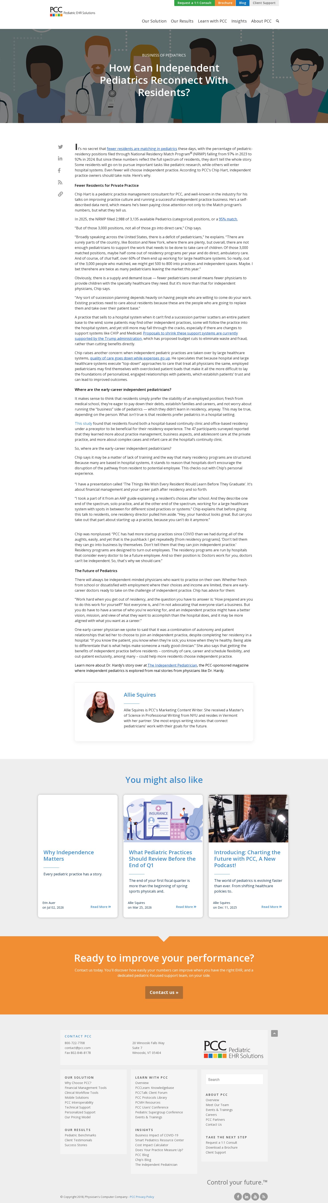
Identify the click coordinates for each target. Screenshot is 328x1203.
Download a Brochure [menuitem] (222, 1147)
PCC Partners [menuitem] (215, 1119)
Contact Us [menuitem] (214, 1124)
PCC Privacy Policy (142, 1197)
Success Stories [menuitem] (76, 1145)
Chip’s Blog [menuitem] (143, 1160)
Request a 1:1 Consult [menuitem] (221, 1142)
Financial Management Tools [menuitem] (86, 1088)
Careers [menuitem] (211, 1115)
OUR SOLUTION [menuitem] (79, 1077)
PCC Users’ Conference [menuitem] (151, 1107)
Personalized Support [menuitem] (80, 1112)
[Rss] (264, 1197)
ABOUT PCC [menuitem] (217, 1094)
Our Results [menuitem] (182, 21)
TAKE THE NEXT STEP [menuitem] (226, 1137)
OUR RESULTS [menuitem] (78, 1129)
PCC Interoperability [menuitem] (79, 1102)
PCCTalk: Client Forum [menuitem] (151, 1092)
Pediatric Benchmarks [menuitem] (80, 1135)
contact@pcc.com (78, 1048)
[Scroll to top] (274, 1033)
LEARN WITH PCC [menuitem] (151, 1077)
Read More (99, 907)
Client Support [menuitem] (216, 1152)
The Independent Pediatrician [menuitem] (156, 1164)
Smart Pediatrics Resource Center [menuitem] (159, 1140)
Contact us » (164, 992)
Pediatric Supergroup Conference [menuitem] (159, 1112)
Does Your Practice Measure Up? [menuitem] (159, 1150)
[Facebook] (238, 1197)
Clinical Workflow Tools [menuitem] (81, 1092)
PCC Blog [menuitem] (142, 1155)
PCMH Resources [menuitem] (147, 1102)
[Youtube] (255, 1197)
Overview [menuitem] (142, 1083)
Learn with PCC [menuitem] (212, 21)
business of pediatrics (164, 55)
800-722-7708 (75, 1043)
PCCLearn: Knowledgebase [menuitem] (154, 1088)
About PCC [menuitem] (261, 21)
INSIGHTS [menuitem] (144, 1129)
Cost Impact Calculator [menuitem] (151, 1145)
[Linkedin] (247, 1197)
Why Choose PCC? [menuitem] (78, 1083)
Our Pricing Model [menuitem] (78, 1117)
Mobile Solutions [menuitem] (77, 1097)
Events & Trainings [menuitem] (148, 1117)
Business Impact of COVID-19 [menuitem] (156, 1135)
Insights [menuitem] (239, 21)
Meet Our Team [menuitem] (217, 1105)
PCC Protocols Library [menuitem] (151, 1097)
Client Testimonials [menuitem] (78, 1140)
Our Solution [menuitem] (154, 21)
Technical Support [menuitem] (78, 1107)
